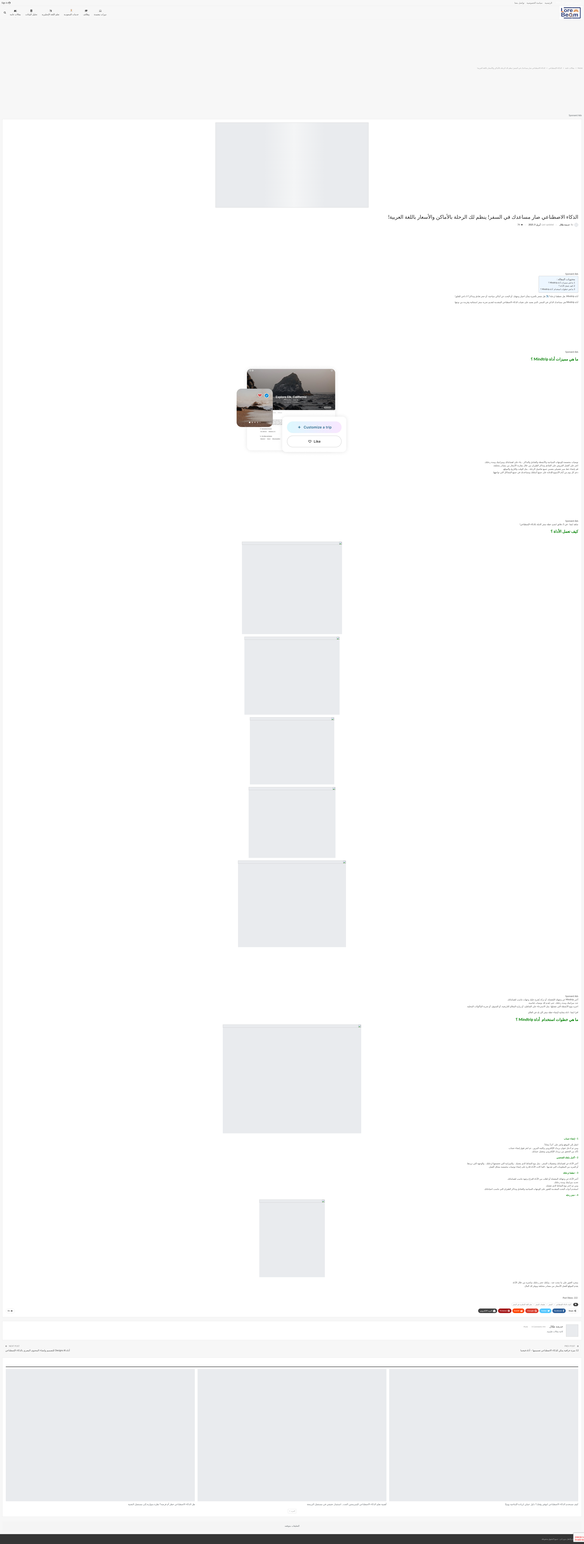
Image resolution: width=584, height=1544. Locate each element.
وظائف (86, 15)
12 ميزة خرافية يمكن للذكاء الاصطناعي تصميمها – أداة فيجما (549, 1350)
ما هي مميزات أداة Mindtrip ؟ (560, 283)
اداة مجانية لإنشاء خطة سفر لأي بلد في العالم (548, 1012)
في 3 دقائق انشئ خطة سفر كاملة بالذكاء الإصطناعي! (544, 524)
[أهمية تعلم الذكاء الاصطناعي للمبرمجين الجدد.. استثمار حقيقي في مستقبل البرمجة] (292, 1435)
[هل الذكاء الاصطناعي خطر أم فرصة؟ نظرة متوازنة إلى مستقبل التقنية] (100, 1435)
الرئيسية (548, 3)
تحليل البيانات (31, 15)
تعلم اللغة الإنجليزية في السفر (522, 1304)
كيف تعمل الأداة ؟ (566, 286)
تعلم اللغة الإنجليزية (50, 15)
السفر (551, 1304)
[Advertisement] (292, 42)
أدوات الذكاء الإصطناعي (563, 1304)
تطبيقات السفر (540, 1304)
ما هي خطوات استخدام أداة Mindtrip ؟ (556, 289)
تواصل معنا (519, 3)
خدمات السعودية (71, 15)
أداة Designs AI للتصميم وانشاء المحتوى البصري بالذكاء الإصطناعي (37, 1350)
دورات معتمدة (100, 15)
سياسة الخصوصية (534, 3)
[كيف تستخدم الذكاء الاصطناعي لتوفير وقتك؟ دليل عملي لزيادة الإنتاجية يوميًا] (483, 1435)
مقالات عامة (15, 15)
